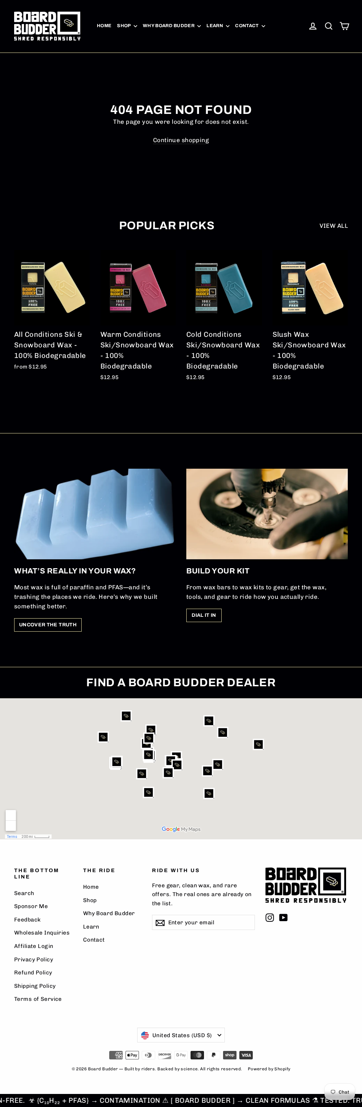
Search (24, 893)
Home (104, 25)
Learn (215, 25)
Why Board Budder (169, 25)
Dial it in (204, 615)
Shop (124, 25)
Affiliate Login (33, 946)
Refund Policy (33, 972)
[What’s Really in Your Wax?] (95, 514)
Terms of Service (38, 999)
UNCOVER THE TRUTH (48, 624)
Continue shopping (181, 140)
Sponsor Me (31, 906)
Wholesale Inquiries (42, 932)
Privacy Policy (33, 959)
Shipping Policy (35, 986)
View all (334, 225)
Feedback (27, 919)
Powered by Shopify (269, 1068)
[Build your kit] (267, 514)
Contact (247, 25)
